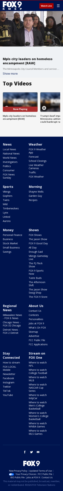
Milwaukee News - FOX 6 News (12, 316)
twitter (31, 452)
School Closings (38, 161)
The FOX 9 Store (38, 296)
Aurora (6, 221)
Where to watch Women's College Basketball (38, 416)
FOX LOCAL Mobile (9, 368)
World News (10, 157)
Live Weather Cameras (36, 166)
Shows (34, 230)
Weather (35, 144)
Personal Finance (12, 235)
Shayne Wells (36, 191)
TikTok (6, 390)
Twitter (7, 386)
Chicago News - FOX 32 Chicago (12, 324)
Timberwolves (11, 208)
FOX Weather (36, 176)
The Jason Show (38, 239)
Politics (7, 166)
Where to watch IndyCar (38, 396)
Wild (5, 204)
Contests (34, 315)
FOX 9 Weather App (37, 151)
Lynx (5, 212)
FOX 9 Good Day (38, 243)
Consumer (9, 170)
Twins (6, 200)
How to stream (11, 362)
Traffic (32, 172)
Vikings (6, 191)
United (6, 216)
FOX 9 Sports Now (36, 272)
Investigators (10, 162)
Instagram (8, 382)
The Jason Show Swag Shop (38, 291)
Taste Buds (35, 278)
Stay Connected (11, 355)
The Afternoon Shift (37, 283)
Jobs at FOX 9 (36, 323)
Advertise (34, 336)
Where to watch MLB (38, 379)
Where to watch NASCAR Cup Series (38, 387)
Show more (10, 73)
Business (8, 239)
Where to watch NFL (38, 364)
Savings (7, 251)
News (7, 144)
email (38, 452)
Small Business (11, 247)
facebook (25, 452)
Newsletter (9, 374)
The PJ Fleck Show (36, 265)
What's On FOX (37, 327)
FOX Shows (35, 235)
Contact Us (35, 310)
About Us (36, 306)
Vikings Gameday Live (38, 257)
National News (11, 153)
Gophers (7, 195)
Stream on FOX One (37, 355)
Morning (35, 187)
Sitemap (33, 331)
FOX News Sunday (9, 176)
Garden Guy (35, 195)
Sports (8, 187)
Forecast (34, 156)
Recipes (33, 200)
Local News (9, 149)
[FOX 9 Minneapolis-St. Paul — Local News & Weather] (13, 5)
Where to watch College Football (38, 371)
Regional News (10, 308)
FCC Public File (37, 340)
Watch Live (46, 6)
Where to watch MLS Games (38, 432)
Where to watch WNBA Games (38, 425)
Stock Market (10, 243)
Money (8, 230)
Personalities (36, 319)
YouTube (8, 395)
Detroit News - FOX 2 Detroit (11, 331)
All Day (33, 247)
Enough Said (36, 251)
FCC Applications (38, 344)
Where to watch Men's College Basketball (38, 405)
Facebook (8, 378)
